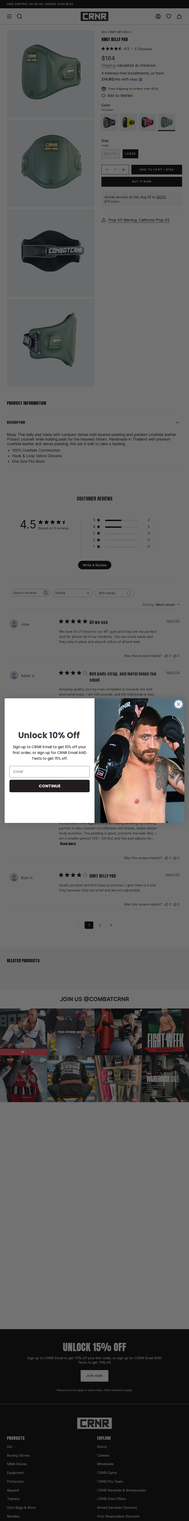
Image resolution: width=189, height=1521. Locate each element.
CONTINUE (50, 786)
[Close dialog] (178, 704)
